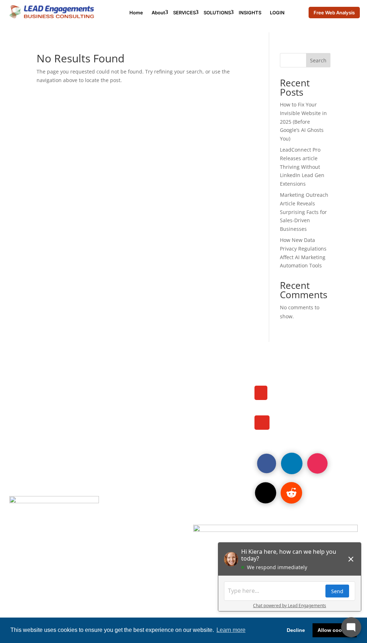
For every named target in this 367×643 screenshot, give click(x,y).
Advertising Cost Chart (172, 396)
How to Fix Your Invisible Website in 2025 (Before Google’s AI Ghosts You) (303, 121)
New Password (159, 425)
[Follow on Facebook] (266, 463)
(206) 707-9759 (301, 399)
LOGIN (277, 12)
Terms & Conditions (166, 445)
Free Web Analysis (334, 12)
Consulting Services (167, 386)
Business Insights (41, 435)
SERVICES (184, 12)
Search (318, 60)
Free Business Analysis (173, 406)
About (158, 12)
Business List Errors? (169, 416)
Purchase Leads (38, 396)
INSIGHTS (250, 12)
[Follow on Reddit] (291, 493)
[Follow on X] (265, 492)
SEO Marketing (36, 425)
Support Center (159, 435)
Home (136, 12)
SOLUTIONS (217, 12)
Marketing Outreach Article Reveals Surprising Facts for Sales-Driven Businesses (304, 211)
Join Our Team (35, 386)
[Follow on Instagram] (317, 463)
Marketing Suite (38, 406)
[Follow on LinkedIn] (291, 463)
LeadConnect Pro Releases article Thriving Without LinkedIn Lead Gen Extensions (302, 166)
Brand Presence (38, 416)
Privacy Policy (35, 445)
